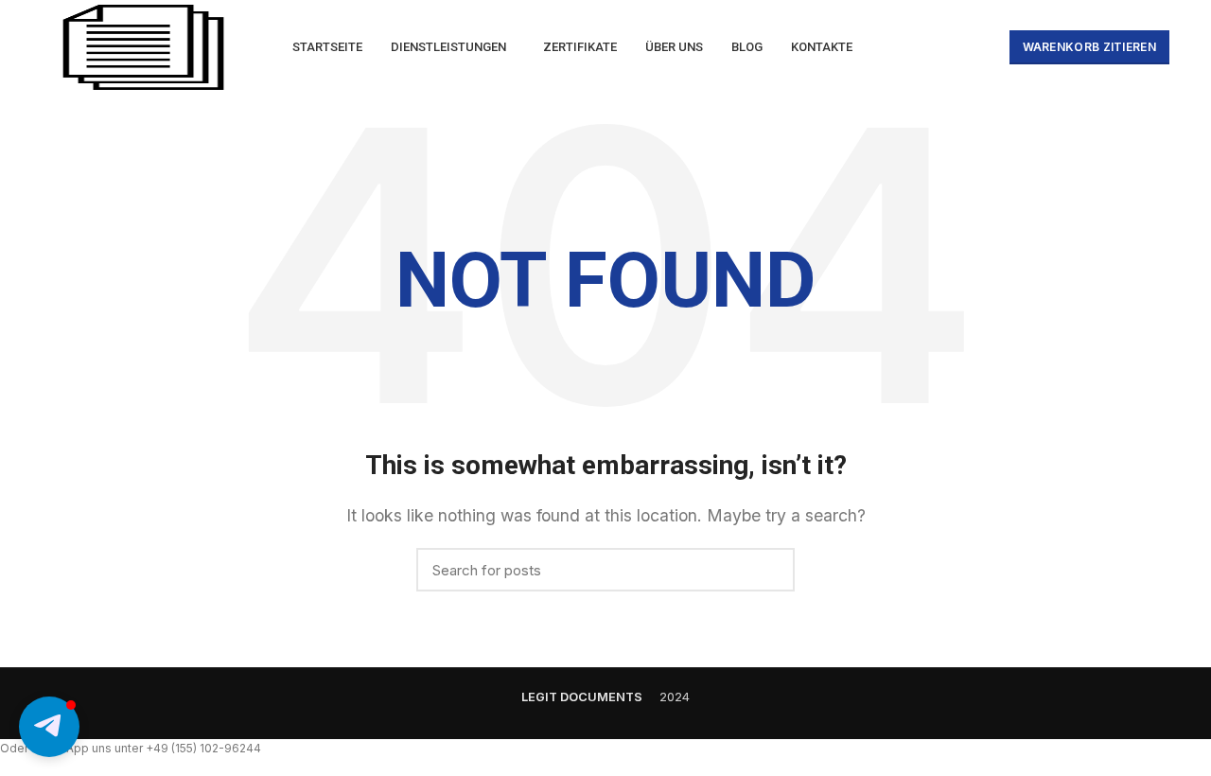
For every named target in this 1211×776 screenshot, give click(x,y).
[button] (49, 727)
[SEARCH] (769, 569)
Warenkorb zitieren (1089, 47)
